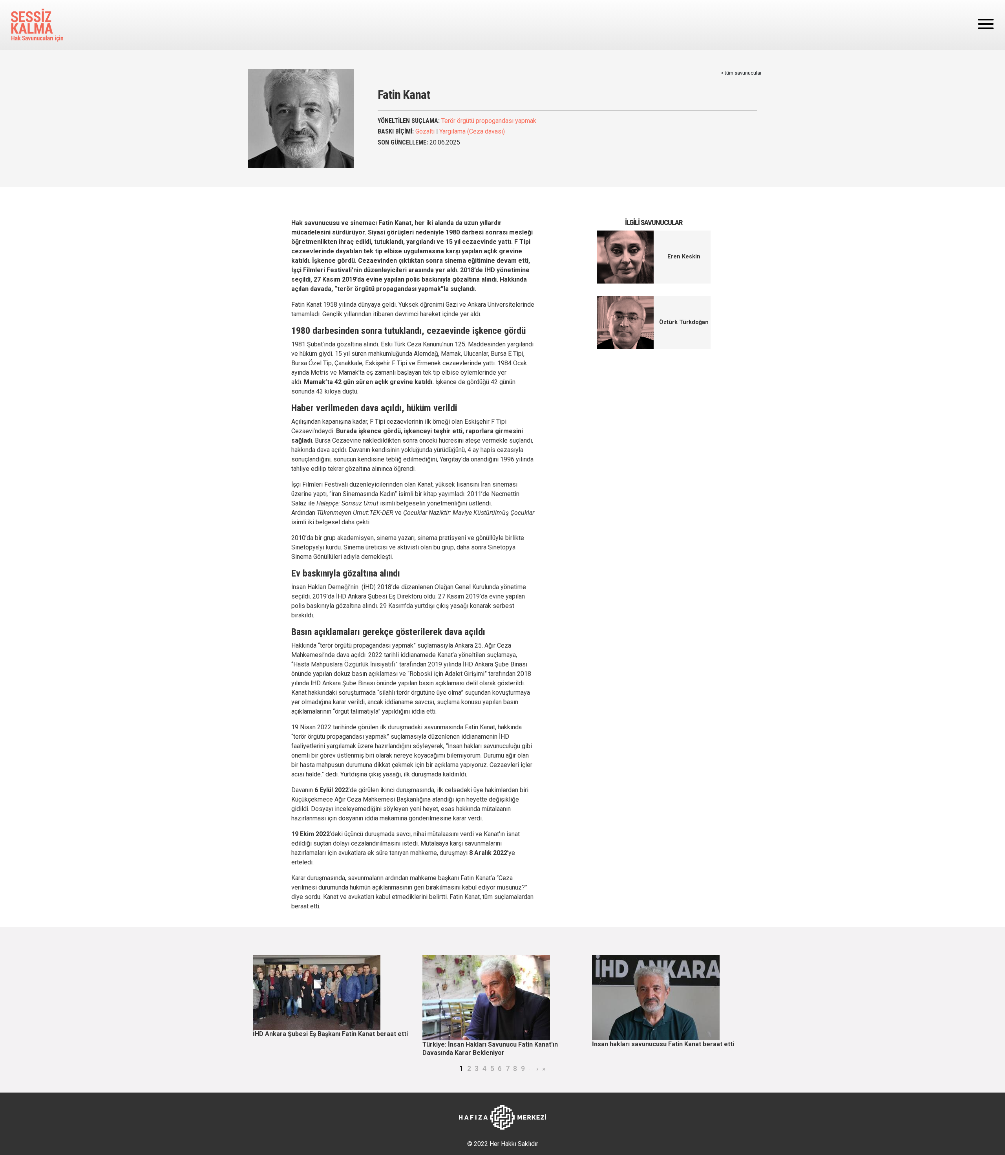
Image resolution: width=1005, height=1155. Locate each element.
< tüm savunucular (741, 73)
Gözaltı (425, 131)
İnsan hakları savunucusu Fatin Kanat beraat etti (663, 1044)
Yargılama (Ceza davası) (472, 131)
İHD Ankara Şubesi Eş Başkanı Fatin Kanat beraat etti (330, 1034)
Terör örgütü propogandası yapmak (488, 120)
